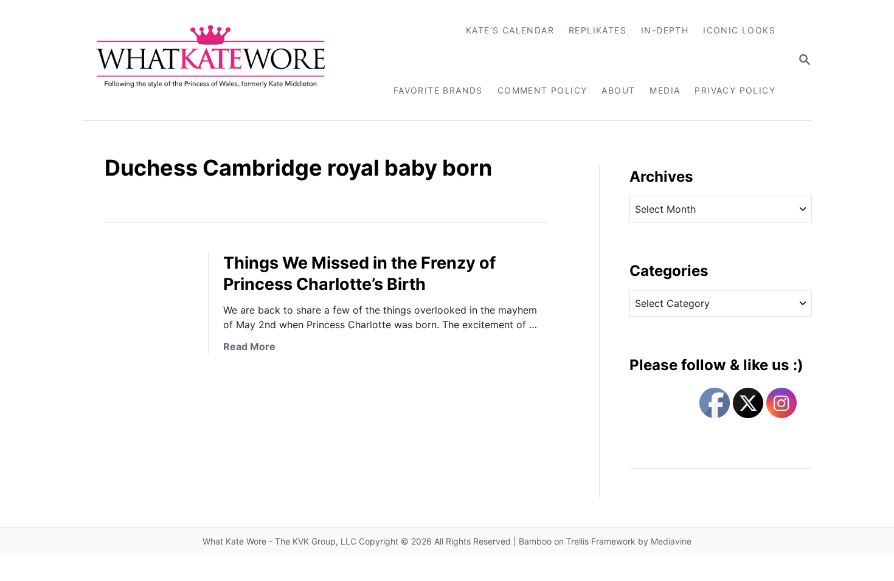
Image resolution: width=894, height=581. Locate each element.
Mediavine (671, 541)
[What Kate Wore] (218, 60)
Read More (249, 346)
